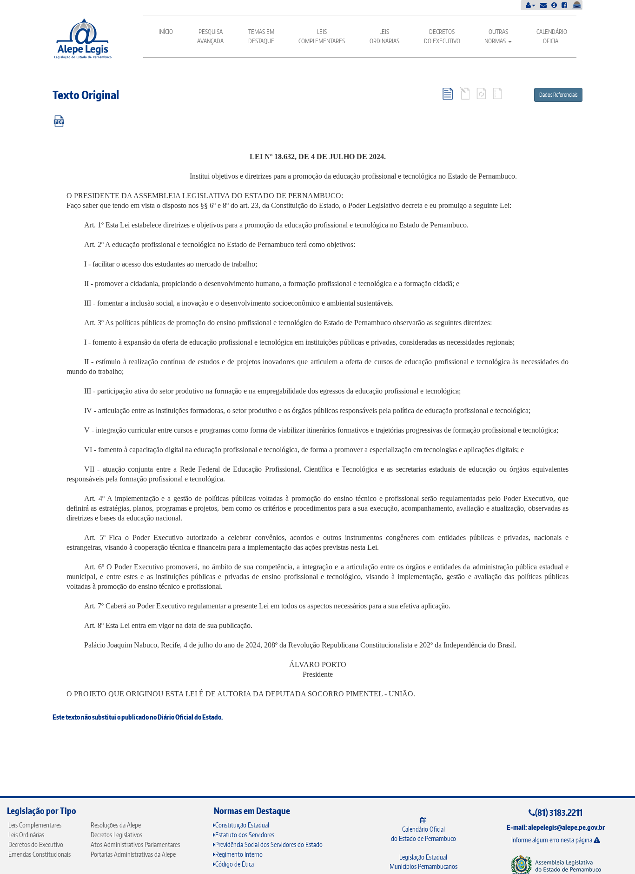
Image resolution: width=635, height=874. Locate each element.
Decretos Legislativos (116, 835)
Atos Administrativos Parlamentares (135, 844)
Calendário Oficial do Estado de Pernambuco (423, 833)
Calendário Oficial (551, 36)
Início (166, 31)
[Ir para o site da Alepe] (556, 865)
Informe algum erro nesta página (552, 840)
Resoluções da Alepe (116, 825)
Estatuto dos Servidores (244, 835)
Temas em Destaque (261, 36)
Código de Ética (234, 864)
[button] (531, 5)
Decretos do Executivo (442, 36)
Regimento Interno (239, 854)
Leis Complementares (321, 36)
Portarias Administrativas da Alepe (133, 854)
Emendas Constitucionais (39, 854)
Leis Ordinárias (384, 36)
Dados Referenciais (558, 94)
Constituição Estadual (242, 825)
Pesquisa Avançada (210, 36)
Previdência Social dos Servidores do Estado (269, 844)
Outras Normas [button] (496, 36)
